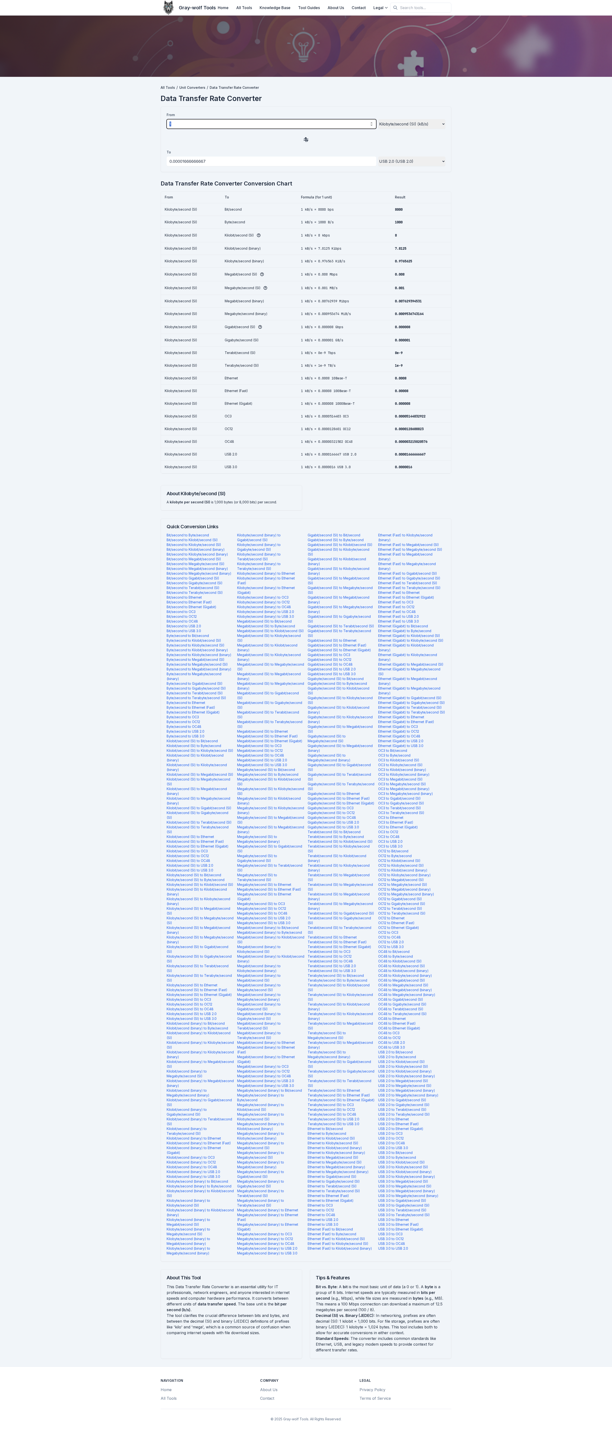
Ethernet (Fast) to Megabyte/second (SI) (410, 549)
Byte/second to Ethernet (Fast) (191, 707)
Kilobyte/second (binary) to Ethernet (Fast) (266, 580)
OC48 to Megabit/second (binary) (405, 990)
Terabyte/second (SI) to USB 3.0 (333, 1124)
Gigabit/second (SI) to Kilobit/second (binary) (337, 561)
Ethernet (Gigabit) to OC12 (398, 731)
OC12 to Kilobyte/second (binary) (404, 875)
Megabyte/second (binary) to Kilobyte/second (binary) (260, 1135)
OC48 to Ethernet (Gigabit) (399, 1028)
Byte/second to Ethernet (186, 703)
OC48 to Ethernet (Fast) (397, 1023)
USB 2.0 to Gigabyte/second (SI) (404, 1105)
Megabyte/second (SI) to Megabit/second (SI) (270, 819)
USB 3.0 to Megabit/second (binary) (406, 1191)
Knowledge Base (275, 7)
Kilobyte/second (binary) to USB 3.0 (265, 616)
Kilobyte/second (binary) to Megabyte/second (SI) (188, 1231)
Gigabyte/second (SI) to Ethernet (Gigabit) (341, 803)
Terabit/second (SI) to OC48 (330, 961)
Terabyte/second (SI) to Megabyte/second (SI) (327, 1035)
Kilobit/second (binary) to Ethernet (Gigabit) (194, 1150)
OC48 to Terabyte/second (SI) (402, 1014)
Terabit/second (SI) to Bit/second (334, 832)
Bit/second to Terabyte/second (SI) (195, 592)
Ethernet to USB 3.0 (323, 1224)
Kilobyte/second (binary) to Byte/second (199, 1186)
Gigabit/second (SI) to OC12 (329, 659)
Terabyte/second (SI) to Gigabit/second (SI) (339, 1064)
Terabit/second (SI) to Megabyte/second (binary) (340, 906)
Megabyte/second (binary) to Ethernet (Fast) (267, 1217)
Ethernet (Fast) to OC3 (395, 602)
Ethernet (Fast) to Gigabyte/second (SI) (409, 578)
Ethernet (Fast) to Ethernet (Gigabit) (406, 597)
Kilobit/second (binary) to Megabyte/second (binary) (188, 1092)
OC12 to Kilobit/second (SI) (399, 861)
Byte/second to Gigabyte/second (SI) (196, 688)
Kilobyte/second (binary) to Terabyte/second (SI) (259, 566)
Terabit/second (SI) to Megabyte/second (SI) (340, 886)
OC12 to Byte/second (395, 856)
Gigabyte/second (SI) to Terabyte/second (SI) (341, 786)
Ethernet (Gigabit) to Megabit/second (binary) (407, 681)
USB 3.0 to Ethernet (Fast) (398, 1224)
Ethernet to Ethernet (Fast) (328, 1196)
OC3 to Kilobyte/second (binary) (404, 774)
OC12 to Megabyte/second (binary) (406, 894)
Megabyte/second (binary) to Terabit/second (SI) (260, 1193)
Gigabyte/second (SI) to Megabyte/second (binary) (329, 757)
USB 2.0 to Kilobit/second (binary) (405, 1071)
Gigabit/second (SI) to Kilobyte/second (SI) (338, 551)
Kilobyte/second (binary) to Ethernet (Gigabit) (266, 590)
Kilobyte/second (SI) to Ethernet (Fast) (197, 990)
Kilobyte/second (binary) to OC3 (263, 597)
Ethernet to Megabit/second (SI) (333, 1157)
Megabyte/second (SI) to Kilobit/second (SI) (269, 781)
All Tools (244, 7)
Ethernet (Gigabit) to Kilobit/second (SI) (409, 636)
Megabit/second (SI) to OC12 (260, 750)
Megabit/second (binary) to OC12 (263, 1071)
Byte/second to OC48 (184, 727)
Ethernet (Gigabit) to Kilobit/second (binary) (406, 647)
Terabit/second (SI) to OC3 (329, 952)
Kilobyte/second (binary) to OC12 (263, 602)
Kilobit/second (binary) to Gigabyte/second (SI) (187, 1111)
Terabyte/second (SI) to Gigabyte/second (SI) (341, 1073)
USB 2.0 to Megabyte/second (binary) (408, 1095)
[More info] (259, 235)
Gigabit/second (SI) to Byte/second (336, 540)
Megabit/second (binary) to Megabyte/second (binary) (259, 997)
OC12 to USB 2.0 (391, 942)
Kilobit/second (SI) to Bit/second (192, 741)
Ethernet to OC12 (321, 1210)
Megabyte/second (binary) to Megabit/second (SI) (260, 1145)
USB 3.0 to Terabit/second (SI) (402, 1210)
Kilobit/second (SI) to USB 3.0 (190, 870)
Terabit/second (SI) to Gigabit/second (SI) (341, 913)
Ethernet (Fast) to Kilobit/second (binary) (340, 1248)
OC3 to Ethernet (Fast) (395, 822)
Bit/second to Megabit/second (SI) (194, 559)
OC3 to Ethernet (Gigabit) (398, 827)
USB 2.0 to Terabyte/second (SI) (404, 1114)
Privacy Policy (372, 1389)
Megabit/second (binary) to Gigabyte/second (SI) (259, 1016)
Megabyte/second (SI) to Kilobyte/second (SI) (270, 791)
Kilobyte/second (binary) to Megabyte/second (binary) (188, 1250)
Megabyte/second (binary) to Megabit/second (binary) (260, 1164)
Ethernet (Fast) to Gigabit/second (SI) (407, 573)
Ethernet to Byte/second (327, 1133)
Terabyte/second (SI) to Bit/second (336, 975)
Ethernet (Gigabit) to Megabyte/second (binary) (409, 690)
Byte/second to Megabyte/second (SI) (197, 664)
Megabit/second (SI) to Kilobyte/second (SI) (269, 638)
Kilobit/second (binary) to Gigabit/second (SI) (199, 1102)
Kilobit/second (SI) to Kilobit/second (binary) (195, 757)
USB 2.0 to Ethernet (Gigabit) (400, 1129)
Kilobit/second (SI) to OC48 (188, 861)
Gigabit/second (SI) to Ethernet (332, 640)
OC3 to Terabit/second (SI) (399, 808)
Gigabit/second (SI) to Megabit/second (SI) (338, 580)
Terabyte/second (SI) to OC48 (332, 1114)
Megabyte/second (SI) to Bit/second (266, 770)
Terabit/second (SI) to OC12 (330, 956)
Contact (359, 7)
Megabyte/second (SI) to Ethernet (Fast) (269, 889)
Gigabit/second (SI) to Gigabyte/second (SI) (339, 618)
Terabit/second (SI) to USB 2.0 (332, 966)
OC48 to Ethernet (392, 1019)
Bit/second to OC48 (182, 621)
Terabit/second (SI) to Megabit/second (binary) (339, 896)
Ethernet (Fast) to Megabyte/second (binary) (407, 566)
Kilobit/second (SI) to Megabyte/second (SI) (198, 781)
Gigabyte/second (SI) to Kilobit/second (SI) (338, 690)
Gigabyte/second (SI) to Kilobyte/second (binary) (340, 719)
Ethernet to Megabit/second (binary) (336, 1167)
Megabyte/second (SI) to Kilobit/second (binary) (269, 800)
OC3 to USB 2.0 (390, 841)
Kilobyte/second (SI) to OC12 (189, 1004)
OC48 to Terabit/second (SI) (400, 1009)
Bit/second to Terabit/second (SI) (193, 588)
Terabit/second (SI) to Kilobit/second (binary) (337, 858)
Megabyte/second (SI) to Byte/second (267, 774)
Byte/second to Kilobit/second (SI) (194, 640)
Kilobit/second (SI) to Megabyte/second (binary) (198, 800)
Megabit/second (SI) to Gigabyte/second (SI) (269, 705)
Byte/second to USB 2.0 (185, 731)
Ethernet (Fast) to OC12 (396, 607)
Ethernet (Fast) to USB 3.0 (398, 621)
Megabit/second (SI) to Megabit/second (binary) (269, 676)
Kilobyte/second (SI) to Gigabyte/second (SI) (199, 958)
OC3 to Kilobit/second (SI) (398, 760)
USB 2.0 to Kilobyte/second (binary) (406, 1076)
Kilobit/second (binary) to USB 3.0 (193, 1176)
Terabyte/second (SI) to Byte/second (337, 980)
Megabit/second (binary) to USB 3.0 (265, 1086)
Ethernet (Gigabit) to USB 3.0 (400, 746)
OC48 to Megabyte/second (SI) (403, 985)
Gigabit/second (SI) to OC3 (329, 655)
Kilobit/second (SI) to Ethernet (190, 837)
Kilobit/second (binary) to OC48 (192, 1167)
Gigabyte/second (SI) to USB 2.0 (333, 822)
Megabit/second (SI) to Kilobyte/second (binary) (269, 657)
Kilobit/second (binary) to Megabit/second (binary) (200, 1083)
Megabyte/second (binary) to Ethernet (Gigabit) (267, 1226)
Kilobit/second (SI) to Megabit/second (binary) (197, 791)
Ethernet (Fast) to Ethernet (399, 592)
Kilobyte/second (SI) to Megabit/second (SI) (198, 910)
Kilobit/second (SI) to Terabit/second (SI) (199, 822)
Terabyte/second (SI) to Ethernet (334, 1090)
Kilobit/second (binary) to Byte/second (197, 1028)
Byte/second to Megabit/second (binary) (199, 669)
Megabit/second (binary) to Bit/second (268, 928)
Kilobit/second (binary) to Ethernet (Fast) (199, 1143)
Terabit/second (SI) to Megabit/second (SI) (339, 877)
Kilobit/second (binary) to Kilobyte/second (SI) (200, 1044)
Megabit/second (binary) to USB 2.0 (265, 1081)
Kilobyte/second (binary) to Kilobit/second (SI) (200, 1193)
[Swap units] (306, 139)
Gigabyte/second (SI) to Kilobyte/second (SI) (340, 700)
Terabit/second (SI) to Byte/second (336, 837)
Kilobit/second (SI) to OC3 (187, 851)
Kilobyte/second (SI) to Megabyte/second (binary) (200, 939)
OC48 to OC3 (388, 1033)
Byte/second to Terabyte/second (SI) (196, 698)
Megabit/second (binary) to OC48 (264, 1076)
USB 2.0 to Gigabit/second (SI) (402, 1100)
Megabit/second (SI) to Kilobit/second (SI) (270, 631)
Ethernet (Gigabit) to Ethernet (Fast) (406, 722)
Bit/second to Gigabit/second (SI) (193, 578)
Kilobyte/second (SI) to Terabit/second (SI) (198, 968)
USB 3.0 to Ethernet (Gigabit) (400, 1229)
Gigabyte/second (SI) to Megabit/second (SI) (340, 729)
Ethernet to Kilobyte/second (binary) (336, 1153)
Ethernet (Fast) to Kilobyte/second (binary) (405, 537)
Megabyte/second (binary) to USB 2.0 (267, 1248)
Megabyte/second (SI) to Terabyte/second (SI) (257, 877)
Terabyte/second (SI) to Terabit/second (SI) (339, 1083)
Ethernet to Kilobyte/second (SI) (333, 1143)
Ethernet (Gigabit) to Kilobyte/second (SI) (410, 640)
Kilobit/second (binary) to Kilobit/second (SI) (198, 1035)
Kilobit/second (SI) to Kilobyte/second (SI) (200, 750)
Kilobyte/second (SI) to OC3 (189, 999)
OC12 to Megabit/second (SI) (401, 880)
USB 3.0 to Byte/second (397, 1157)
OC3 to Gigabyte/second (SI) (401, 803)
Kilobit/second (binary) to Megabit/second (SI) (200, 1064)
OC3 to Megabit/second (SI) (400, 779)
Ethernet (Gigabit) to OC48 (399, 736)
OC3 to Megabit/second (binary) (404, 789)
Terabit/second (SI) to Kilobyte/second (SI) (339, 848)
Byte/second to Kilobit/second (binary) (197, 650)
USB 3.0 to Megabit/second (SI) (403, 1181)
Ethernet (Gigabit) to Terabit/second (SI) (410, 707)
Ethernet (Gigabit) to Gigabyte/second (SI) (411, 703)
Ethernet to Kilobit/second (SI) (331, 1138)
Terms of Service (375, 1398)
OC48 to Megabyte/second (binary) (406, 995)
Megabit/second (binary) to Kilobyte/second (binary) (259, 968)
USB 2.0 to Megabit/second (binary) (406, 1090)
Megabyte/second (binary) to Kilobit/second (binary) (260, 1126)
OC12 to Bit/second (393, 851)
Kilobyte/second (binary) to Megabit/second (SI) (188, 1222)
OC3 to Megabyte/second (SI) (402, 784)
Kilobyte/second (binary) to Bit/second (197, 1181)
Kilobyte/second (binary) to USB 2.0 (265, 612)
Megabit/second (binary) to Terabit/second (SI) (259, 1025)
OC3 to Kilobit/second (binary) (402, 770)
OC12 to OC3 (388, 932)
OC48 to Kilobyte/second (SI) (401, 966)
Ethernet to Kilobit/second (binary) (335, 1148)
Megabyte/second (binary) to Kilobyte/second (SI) (260, 1116)
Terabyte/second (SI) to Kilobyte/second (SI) (340, 997)
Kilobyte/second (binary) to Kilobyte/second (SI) (188, 1202)
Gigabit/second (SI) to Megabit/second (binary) (338, 599)
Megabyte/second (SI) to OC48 (262, 913)
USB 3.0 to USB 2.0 (393, 1248)
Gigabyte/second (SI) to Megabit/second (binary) (340, 748)
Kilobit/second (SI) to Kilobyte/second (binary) (197, 767)
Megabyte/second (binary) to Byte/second (260, 1097)
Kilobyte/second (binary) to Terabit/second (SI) (259, 556)
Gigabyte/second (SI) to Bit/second (336, 679)
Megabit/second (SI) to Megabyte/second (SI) (270, 666)
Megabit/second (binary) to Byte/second (269, 932)
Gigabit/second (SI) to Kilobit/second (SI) (340, 545)
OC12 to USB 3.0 (391, 947)
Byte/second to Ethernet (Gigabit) (193, 712)
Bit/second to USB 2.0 (184, 626)
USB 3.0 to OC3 (390, 1234)
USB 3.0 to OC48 (391, 1244)
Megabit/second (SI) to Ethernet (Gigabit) (269, 741)
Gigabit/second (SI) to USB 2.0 (332, 669)
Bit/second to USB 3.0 (184, 631)
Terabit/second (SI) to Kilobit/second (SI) (340, 841)
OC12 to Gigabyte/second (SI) (401, 904)
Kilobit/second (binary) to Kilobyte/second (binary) (200, 1054)
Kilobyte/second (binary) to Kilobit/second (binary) (200, 1212)
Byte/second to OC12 (183, 722)
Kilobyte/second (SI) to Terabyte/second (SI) (199, 977)
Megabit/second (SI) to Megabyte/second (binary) (270, 685)
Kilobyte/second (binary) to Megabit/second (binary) (188, 1241)
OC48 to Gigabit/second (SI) (400, 999)
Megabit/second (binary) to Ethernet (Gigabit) (266, 1059)
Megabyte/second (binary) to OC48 (265, 1244)
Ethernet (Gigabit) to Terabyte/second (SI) (411, 712)
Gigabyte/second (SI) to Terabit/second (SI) (339, 776)
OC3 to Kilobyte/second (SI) (400, 765)
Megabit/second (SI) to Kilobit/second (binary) (267, 647)
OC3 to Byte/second (394, 755)
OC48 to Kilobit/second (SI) (400, 961)
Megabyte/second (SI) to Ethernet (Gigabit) (264, 896)
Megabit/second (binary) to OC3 (263, 1066)
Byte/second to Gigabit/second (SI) (195, 683)
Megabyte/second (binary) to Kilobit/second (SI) (260, 1107)
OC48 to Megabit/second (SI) (401, 980)
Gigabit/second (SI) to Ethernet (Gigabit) (339, 650)
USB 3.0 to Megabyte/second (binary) (408, 1196)
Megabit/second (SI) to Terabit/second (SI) (268, 714)
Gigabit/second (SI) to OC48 (330, 664)
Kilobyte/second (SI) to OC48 (190, 1009)
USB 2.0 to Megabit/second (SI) (403, 1081)
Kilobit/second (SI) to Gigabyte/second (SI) (197, 815)
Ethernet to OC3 (320, 1205)
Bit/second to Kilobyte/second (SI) (194, 545)
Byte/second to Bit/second (188, 636)
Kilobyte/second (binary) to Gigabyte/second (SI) (259, 547)
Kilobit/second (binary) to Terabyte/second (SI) (187, 1131)
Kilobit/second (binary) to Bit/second (196, 1023)
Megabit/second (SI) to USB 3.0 (262, 765)
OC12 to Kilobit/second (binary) (402, 870)
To (169, 152)
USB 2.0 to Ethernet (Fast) (398, 1124)
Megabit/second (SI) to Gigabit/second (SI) (268, 695)
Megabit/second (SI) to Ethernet (262, 731)
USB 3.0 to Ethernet (393, 1220)
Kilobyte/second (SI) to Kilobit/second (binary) (197, 891)
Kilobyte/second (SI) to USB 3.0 (192, 1019)
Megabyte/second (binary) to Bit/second (269, 1090)
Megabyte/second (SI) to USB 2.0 (263, 918)
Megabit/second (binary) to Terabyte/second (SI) (259, 1035)
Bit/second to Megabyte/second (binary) (199, 573)
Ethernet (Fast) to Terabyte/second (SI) (409, 588)
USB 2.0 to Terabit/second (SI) (402, 1109)
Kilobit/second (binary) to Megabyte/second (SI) (187, 1073)
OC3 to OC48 (388, 837)
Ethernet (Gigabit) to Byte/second (404, 631)
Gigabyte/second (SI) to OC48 (332, 817)
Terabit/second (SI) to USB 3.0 (332, 971)
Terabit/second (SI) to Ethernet (332, 937)
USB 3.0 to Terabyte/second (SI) (404, 1215)
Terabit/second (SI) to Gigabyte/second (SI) (339, 920)
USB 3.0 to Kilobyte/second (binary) (406, 1176)
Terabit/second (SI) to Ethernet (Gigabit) (339, 947)
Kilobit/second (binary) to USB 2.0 (193, 1172)
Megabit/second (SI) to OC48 (260, 755)
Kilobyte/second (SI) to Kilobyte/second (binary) (198, 901)
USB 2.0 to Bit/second (395, 1052)
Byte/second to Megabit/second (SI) (195, 659)
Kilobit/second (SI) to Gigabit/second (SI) (199, 808)
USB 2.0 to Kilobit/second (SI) (401, 1062)
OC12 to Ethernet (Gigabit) (398, 928)
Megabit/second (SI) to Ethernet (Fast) (267, 736)
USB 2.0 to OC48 (391, 1143)
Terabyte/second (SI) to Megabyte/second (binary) (329, 1054)
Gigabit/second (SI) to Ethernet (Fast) (337, 645)
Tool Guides (309, 7)
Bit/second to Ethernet (184, 597)
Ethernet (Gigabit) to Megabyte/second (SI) (409, 671)
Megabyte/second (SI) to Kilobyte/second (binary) (270, 810)
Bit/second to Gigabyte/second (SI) (195, 583)
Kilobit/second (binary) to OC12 (191, 1162)
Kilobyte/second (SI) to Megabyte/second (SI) (200, 920)
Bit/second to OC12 (182, 616)
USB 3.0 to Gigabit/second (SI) (402, 1200)
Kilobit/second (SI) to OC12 (188, 856)
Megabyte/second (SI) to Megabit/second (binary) (270, 829)
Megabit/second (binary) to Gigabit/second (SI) (259, 1006)
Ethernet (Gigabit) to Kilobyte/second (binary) (407, 657)
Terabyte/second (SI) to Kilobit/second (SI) (339, 987)
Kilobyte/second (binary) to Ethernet (266, 573)
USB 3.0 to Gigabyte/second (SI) (404, 1205)
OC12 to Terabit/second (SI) (400, 908)
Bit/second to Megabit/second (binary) (197, 569)
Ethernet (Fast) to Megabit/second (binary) (405, 556)
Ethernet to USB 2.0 (323, 1220)
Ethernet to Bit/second (325, 1129)
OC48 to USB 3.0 (391, 1047)
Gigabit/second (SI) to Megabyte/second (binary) (340, 609)
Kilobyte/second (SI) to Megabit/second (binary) (198, 930)
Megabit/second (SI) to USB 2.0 (262, 760)
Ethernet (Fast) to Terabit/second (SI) (407, 583)
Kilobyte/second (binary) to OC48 (264, 607)
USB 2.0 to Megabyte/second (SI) (405, 1086)
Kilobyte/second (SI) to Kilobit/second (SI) (200, 884)
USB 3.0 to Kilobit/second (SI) (401, 1162)
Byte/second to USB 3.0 (185, 736)
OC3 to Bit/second (392, 750)
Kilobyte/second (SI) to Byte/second (195, 880)
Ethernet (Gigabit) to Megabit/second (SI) (410, 664)
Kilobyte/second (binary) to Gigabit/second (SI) (259, 537)
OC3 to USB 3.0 (390, 846)
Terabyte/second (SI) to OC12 (331, 1109)
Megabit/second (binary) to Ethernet (266, 1042)
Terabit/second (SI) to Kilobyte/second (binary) (339, 867)
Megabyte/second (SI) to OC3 (261, 904)
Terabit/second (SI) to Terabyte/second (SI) (339, 930)
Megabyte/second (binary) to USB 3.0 (267, 1253)
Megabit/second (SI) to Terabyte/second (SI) (269, 724)
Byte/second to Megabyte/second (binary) (194, 676)
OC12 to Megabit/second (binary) (404, 889)
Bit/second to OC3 (181, 612)
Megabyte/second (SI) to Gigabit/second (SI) (269, 848)
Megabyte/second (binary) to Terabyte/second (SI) (260, 1202)
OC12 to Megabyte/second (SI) (402, 884)
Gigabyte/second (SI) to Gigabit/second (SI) (339, 767)
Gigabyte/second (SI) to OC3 (331, 808)
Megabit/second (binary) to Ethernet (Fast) (266, 1049)
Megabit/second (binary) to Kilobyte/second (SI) (259, 949)
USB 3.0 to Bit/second (395, 1153)
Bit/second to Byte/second (188, 535)
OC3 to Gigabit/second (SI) (399, 798)
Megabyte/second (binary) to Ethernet (267, 1210)
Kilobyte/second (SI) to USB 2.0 (192, 1014)
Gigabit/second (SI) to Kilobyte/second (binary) (338, 571)
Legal (378, 7)
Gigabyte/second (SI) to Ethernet (334, 794)
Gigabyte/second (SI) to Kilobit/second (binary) (338, 709)
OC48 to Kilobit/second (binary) (403, 971)
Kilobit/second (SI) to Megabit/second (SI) (200, 774)
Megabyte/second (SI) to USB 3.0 (263, 923)
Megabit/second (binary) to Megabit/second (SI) (259, 977)
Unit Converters (192, 87)
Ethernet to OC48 (321, 1215)
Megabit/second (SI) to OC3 (259, 746)
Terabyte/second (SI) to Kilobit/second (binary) (339, 1006)
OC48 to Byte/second (395, 956)
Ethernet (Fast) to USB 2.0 (398, 616)
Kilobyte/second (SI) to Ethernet (192, 985)
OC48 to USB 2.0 (391, 1042)
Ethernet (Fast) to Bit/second (330, 1229)
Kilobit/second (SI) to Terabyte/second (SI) (198, 829)
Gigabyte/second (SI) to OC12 (331, 813)
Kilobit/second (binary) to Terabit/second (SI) (199, 1121)
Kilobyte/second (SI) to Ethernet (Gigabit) (199, 995)
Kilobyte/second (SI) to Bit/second (194, 875)
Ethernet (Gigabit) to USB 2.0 (400, 741)
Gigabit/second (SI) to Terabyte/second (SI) (339, 633)
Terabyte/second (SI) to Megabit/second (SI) (340, 1025)
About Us (336, 7)
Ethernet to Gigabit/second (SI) (332, 1176)
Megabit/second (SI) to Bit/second (264, 621)
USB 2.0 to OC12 (391, 1138)
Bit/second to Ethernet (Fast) (189, 602)
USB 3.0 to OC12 (391, 1239)
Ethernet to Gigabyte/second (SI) (334, 1181)
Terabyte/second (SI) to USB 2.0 (333, 1119)
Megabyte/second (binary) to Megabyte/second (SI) (260, 1155)
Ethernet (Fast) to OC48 (397, 612)
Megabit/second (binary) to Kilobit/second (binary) (270, 958)
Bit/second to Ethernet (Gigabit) (191, 607)
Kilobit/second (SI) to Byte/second (194, 746)
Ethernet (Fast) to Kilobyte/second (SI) (338, 1244)
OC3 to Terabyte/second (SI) (401, 813)
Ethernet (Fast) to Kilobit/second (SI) (336, 1239)
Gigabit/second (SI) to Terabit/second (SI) (341, 626)
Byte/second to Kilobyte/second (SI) (195, 645)
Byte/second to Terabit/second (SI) (195, 693)
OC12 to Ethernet (391, 918)
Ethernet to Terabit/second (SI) (332, 1186)
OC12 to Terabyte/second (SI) (402, 913)
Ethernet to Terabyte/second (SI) (334, 1191)
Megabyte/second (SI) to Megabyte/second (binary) (258, 839)
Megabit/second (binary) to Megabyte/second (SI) (259, 987)
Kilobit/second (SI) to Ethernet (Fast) (195, 841)
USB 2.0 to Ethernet (393, 1119)
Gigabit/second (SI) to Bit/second (334, 535)
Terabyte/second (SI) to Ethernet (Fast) (339, 1095)
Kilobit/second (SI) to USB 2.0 (190, 865)
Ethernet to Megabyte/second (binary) (338, 1172)
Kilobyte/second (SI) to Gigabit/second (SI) (197, 949)
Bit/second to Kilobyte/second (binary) (197, 554)
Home (223, 7)
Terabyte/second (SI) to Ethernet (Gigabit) (341, 1100)
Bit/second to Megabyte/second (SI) (195, 564)
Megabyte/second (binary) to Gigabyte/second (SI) (260, 1183)
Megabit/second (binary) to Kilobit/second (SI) (270, 939)
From (171, 115)
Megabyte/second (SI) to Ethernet (264, 884)
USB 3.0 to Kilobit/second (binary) (405, 1172)
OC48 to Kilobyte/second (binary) (405, 975)
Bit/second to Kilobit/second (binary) (196, 549)
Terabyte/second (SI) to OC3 (331, 1105)
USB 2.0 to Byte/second (397, 1057)
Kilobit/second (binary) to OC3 (191, 1157)
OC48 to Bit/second (394, 952)
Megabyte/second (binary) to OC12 (265, 1239)
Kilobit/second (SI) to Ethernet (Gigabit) (198, 846)
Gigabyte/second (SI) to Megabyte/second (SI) (327, 738)
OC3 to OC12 (388, 832)
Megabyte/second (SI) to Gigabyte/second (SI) (257, 858)
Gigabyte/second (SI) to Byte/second (337, 683)
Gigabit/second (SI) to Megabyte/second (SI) (340, 590)
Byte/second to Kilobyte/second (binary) (199, 655)
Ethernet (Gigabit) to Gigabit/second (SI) (410, 698)
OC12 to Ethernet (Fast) (396, 923)
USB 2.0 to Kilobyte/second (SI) (403, 1066)
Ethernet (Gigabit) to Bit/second (403, 626)
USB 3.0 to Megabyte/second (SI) (405, 1186)
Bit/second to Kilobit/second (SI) (192, 540)
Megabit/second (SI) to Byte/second (266, 626)
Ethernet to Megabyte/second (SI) (335, 1162)
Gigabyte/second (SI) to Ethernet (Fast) (339, 798)
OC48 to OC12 (389, 1038)
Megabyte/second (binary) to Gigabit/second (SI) (260, 1174)
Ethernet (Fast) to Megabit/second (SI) (408, 545)
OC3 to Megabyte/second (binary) (405, 794)
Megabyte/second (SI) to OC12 (261, 908)
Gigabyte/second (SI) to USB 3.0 (333, 827)
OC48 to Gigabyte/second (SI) (402, 1004)
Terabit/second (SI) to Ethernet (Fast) (337, 942)
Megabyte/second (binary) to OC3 (264, 1234)
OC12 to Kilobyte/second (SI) (401, 865)
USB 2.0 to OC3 (390, 1133)
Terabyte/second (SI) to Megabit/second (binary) (340, 1044)
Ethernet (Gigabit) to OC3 (398, 727)
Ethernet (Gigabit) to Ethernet (401, 717)
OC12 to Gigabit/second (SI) (400, 899)
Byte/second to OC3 (183, 717)
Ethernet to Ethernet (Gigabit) (331, 1200)
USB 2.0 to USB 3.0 (393, 1148)
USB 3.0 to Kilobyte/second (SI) (403, 1167)
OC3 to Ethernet (390, 817)
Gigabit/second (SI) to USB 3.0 (332, 674)
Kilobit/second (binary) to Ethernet (194, 1138)
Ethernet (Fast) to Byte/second (332, 1234)
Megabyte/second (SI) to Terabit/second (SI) (269, 867)
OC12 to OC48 (389, 937)
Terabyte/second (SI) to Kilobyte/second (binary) (340, 1016)
